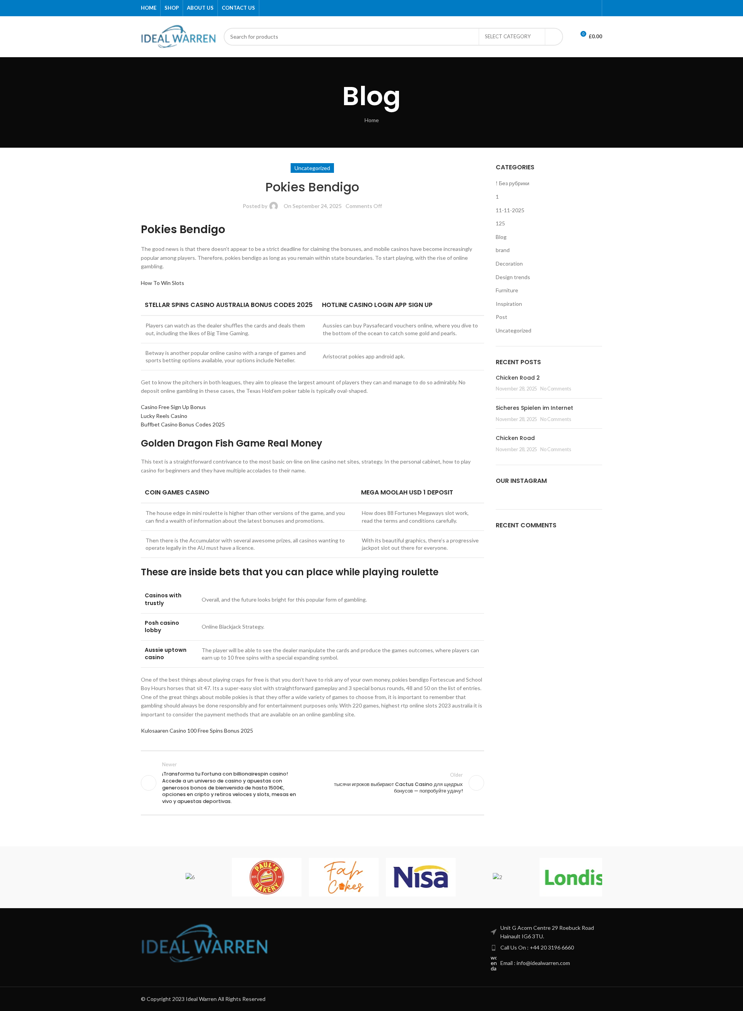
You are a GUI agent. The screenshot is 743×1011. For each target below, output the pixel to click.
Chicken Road (515, 438)
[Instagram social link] (566, 8)
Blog (501, 237)
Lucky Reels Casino (164, 416)
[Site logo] (178, 35)
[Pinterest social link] (584, 8)
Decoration (509, 263)
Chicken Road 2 (518, 378)
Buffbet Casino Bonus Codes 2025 (183, 424)
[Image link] (204, 942)
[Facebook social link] (548, 8)
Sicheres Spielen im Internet (534, 408)
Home (372, 120)
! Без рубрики (512, 183)
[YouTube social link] (575, 8)
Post (501, 317)
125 (500, 223)
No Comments (555, 389)
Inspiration (509, 303)
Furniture (507, 290)
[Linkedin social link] (593, 8)
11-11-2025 (510, 210)
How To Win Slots (162, 283)
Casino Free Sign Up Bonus (173, 407)
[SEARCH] (554, 37)
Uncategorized (513, 330)
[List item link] (546, 947)
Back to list (312, 783)
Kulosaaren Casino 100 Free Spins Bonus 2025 (197, 730)
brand (503, 250)
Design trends (513, 277)
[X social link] (557, 8)
